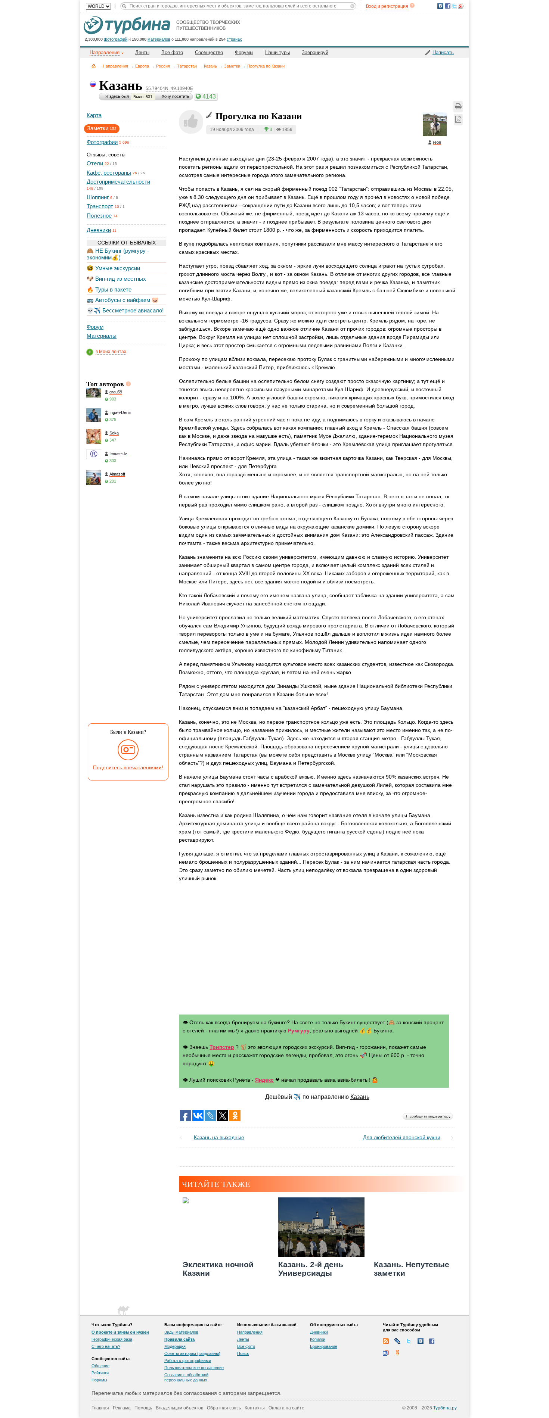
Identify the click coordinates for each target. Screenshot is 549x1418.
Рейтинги (100, 1373)
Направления (115, 66)
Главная (94, 66)
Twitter (409, 1341)
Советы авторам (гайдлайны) (192, 1353)
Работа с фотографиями (187, 1360)
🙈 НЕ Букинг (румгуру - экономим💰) (118, 254)
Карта (94, 115)
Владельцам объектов (179, 1408)
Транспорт (100, 206)
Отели (95, 163)
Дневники (99, 230)
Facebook (432, 1341)
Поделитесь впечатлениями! (128, 767)
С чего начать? (106, 1346)
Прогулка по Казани (266, 66)
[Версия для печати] (458, 106)
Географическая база (112, 1339)
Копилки (317, 1339)
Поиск (243, 1353)
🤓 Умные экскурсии (113, 268)
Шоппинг (98, 197)
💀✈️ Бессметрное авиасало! (125, 310)
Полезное (99, 215)
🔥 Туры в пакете (109, 289)
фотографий (115, 39)
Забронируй (315, 52)
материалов (159, 39)
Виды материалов (181, 1332)
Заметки (232, 66)
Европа (142, 66)
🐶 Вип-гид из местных (116, 278)
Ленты (142, 52)
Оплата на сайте (286, 1408)
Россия (163, 66)
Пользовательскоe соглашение (194, 1367)
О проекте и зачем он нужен (120, 1332)
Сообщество (209, 52)
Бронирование (323, 1346)
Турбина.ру (444, 1408)
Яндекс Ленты (397, 1353)
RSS (386, 1341)
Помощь (143, 1408)
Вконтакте (421, 1341)
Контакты (255, 1408)
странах (234, 39)
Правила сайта (179, 1339)
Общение (100, 1366)
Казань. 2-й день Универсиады (310, 1268)
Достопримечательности (118, 181)
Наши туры (277, 52)
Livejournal (397, 1341)
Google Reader (386, 1353)
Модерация (175, 1346)
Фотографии (102, 142)
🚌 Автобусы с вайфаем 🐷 (123, 300)
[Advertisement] (126, 606)
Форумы (244, 52)
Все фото (172, 52)
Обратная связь (224, 1408)
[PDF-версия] (458, 119)
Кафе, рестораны (109, 172)
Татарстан (187, 66)
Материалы (102, 336)
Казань (210, 66)
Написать (443, 52)
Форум (95, 327)
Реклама (122, 1408)
